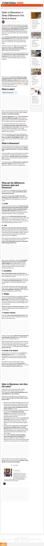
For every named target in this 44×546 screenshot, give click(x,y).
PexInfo (22, 541)
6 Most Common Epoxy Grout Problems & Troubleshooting (36, 61)
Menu (3, 5)
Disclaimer (17, 541)
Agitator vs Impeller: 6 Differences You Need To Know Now (35, 99)
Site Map (27, 541)
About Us (4, 539)
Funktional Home (18, 538)
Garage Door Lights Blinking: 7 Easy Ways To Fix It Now (36, 43)
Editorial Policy (24, 539)
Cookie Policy (31, 539)
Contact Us (10, 539)
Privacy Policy (39, 539)
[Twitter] (4, 484)
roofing (17, 116)
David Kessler (7, 21)
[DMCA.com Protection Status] (3, 545)
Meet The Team (16, 539)
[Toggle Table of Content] (15, 93)
